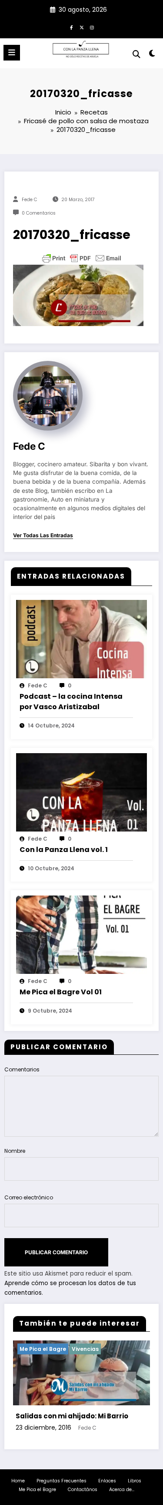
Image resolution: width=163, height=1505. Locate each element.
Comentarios (22, 1069)
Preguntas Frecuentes (61, 1481)
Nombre (14, 1151)
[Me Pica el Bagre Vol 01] (81, 934)
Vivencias (35, 1349)
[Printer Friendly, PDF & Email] (82, 258)
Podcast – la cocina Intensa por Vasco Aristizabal (71, 701)
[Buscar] (136, 54)
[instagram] (92, 27)
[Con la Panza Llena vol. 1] (81, 791)
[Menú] (11, 53)
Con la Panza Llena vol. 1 (64, 850)
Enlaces (107, 1481)
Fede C (29, 199)
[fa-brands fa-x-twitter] (82, 27)
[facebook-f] (71, 27)
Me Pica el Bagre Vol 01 (61, 992)
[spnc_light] (152, 55)
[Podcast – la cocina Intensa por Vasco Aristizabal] (81, 638)
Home (18, 1481)
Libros (134, 1481)
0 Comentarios (39, 213)
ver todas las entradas (43, 535)
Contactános (82, 1489)
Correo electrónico (28, 1197)
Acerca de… (121, 1489)
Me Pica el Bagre (37, 1489)
